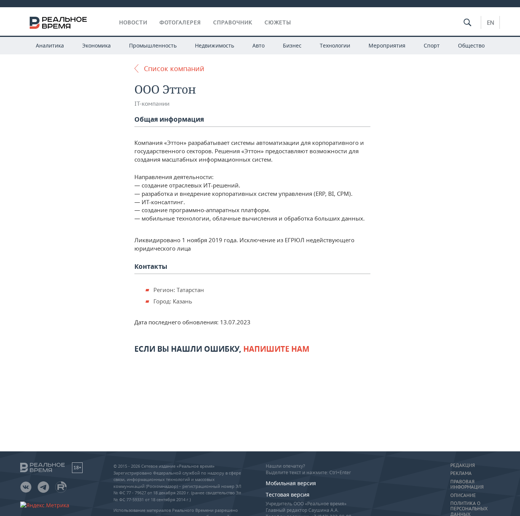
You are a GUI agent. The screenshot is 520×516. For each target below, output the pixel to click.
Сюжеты (278, 22)
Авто (258, 45)
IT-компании (151, 103)
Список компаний (174, 68)
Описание (463, 495)
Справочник (232, 22)
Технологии (335, 45)
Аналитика (50, 45)
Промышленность (153, 45)
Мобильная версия (291, 483)
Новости (133, 22)
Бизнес (292, 45)
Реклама (461, 473)
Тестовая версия (287, 494)
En (490, 22)
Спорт (432, 45)
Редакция (462, 465)
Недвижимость (214, 45)
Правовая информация (466, 484)
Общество (471, 45)
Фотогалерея (180, 22)
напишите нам (276, 349)
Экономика (96, 45)
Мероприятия (386, 45)
